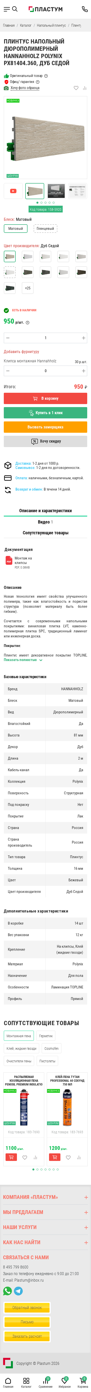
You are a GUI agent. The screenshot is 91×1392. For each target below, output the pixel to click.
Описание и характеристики (45, 510)
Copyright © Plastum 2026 (37, 1363)
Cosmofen (51, 1049)
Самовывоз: (25, 467)
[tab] (45, 510)
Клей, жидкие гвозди (21, 1049)
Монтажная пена (19, 1036)
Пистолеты (47, 1061)
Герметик (46, 1036)
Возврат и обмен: (29, 489)
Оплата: (21, 478)
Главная (9, 25)
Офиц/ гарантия (22, 81)
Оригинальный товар (26, 75)
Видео (45, 522)
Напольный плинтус (51, 25)
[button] (16, 9)
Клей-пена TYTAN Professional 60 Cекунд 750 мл (67, 1080)
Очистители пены (19, 1061)
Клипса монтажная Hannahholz (30, 361)
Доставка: (23, 463)
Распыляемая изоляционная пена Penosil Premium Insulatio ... (23, 1082)
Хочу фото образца (25, 87)
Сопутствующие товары (46, 532)
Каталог (26, 25)
